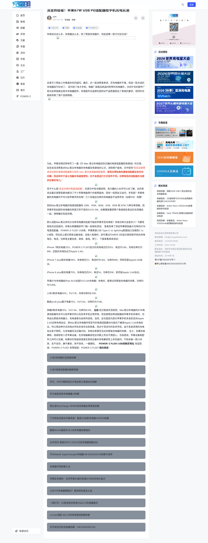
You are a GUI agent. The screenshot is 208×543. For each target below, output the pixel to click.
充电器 (67, 20)
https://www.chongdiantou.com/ (174, 28)
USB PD (54, 28)
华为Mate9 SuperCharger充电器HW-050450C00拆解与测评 (81, 454)
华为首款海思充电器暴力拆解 (64, 393)
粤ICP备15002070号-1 (165, 259)
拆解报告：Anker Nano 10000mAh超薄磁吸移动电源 (174, 207)
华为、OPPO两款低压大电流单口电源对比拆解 (73, 381)
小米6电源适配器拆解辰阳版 (64, 369)
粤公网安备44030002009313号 (171, 263)
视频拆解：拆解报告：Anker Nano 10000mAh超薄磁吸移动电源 (172, 221)
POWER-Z (93, 28)
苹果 (67, 28)
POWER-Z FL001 (60, 347)
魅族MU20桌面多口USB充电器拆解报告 (70, 430)
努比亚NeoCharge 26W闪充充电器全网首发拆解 (74, 406)
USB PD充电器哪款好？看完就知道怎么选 (71, 490)
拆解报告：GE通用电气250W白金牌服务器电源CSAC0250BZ (175, 199)
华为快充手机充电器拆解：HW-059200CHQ (72, 527)
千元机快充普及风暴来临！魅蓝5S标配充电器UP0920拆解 (79, 418)
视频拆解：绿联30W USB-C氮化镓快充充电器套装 (174, 192)
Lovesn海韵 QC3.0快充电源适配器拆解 (70, 514)
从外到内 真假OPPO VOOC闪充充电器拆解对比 (74, 442)
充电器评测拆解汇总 (60, 466)
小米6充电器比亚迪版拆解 (63, 357)
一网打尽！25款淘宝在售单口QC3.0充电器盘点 (74, 502)
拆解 (73, 20)
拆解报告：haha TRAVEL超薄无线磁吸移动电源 (175, 214)
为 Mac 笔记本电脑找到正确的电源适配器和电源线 (106, 163)
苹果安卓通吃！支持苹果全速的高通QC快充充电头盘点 (77, 478)
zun (54, 16)
